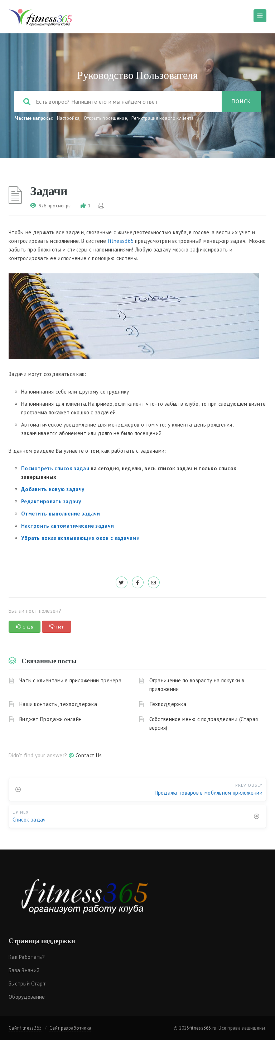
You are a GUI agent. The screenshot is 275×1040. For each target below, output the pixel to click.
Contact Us (89, 755)
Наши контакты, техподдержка (58, 704)
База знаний (24, 970)
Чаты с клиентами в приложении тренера (70, 680)
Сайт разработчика (70, 1028)
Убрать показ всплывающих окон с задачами (80, 538)
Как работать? (27, 957)
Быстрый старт (27, 983)
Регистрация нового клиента (162, 118)
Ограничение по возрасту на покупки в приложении (197, 684)
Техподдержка (168, 704)
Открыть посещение (105, 118)
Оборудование (27, 996)
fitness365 (121, 240)
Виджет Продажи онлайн (50, 719)
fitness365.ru (203, 1028)
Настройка (68, 118)
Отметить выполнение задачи (60, 513)
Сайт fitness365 (25, 1028)
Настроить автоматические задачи (67, 525)
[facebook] (138, 582)
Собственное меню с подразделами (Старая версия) (203, 723)
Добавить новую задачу (52, 489)
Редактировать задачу (51, 501)
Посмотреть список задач (55, 468)
